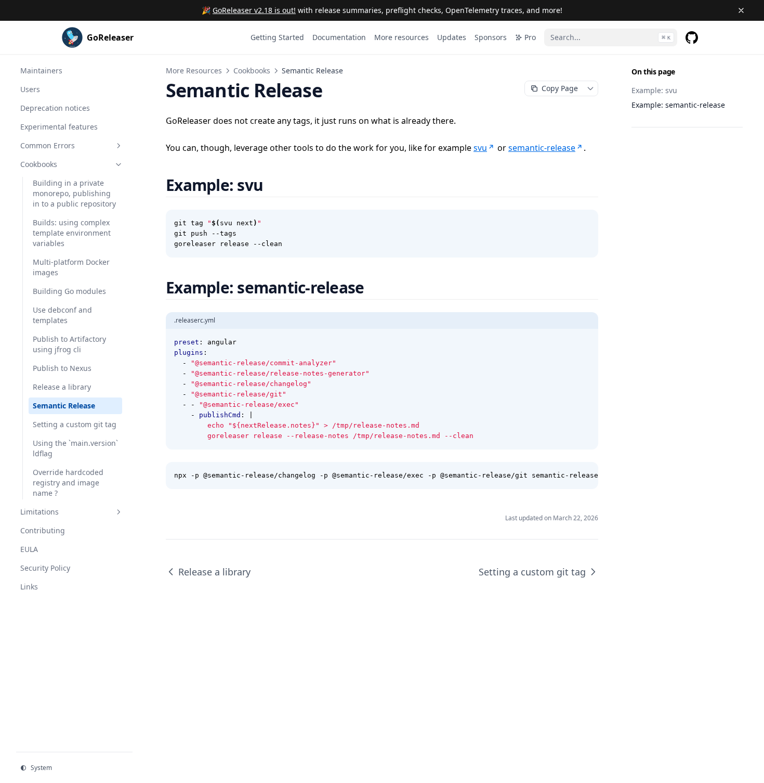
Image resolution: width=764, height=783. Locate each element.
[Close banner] (741, 10)
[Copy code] (584, 223)
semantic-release (541, 147)
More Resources (194, 70)
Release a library (214, 572)
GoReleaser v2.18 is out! (254, 10)
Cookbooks (251, 70)
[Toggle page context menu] (590, 88)
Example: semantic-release (678, 105)
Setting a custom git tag (532, 572)
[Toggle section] (118, 145)
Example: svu (654, 90)
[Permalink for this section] (275, 185)
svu (480, 147)
